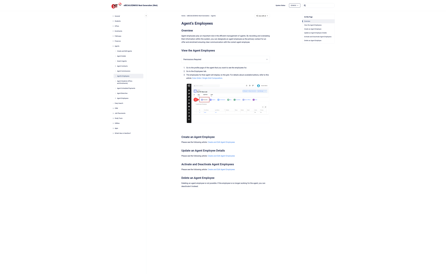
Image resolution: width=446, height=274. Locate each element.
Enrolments (118, 31)
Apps (116, 128)
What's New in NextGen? (123, 133)
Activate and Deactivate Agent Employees (318, 37)
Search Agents (122, 61)
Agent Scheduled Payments (126, 88)
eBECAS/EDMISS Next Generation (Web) (141, 5)
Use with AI (262, 16)
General (117, 16)
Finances (118, 41)
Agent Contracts (122, 66)
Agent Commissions (123, 71)
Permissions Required (192, 59)
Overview (307, 21)
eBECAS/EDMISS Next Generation (198, 16)
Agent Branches (122, 93)
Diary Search (119, 103)
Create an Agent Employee (312, 29)
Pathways (118, 36)
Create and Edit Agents (124, 51)
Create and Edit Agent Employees (221, 142)
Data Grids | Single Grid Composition (207, 78)
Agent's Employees (123, 76)
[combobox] (318, 5)
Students (118, 21)
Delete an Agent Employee (312, 40)
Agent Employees (122, 98)
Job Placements (120, 113)
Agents (117, 46)
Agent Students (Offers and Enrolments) (124, 82)
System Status (280, 5)
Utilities (117, 123)
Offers (117, 26)
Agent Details (121, 56)
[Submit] (305, 5)
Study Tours (119, 118)
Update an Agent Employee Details (315, 33)
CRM (116, 108)
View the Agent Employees (313, 25)
